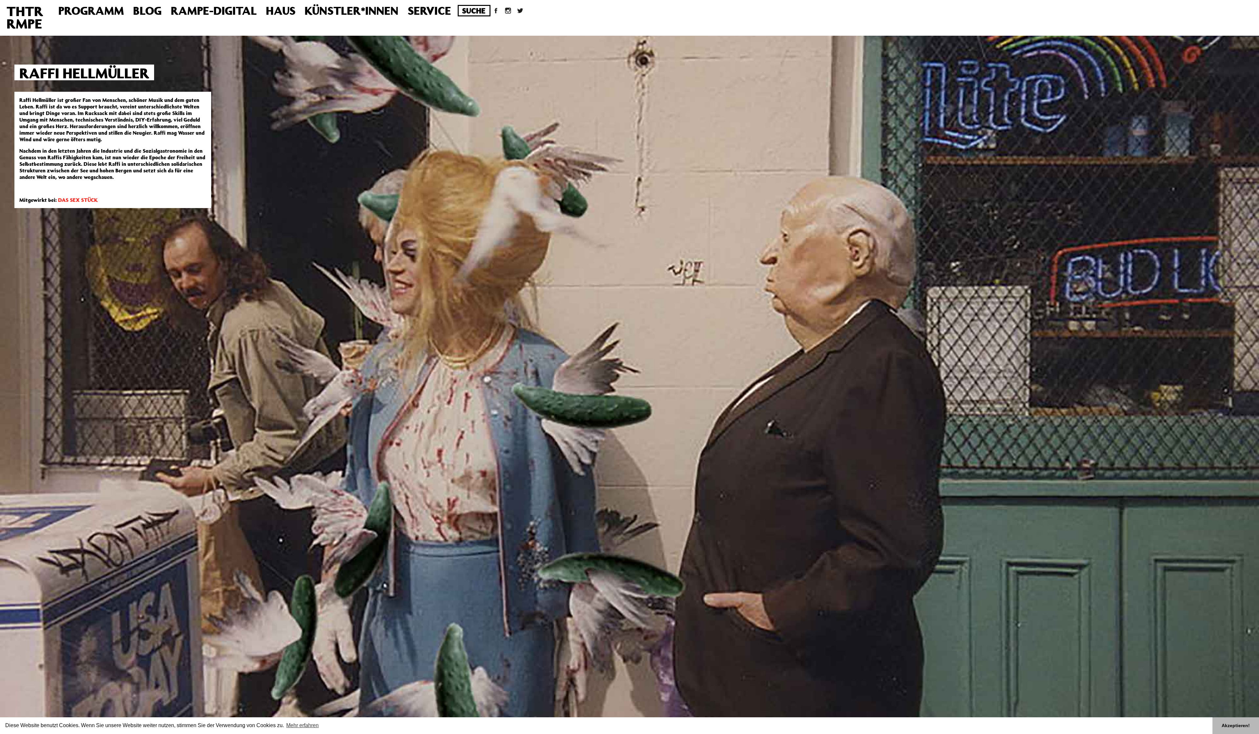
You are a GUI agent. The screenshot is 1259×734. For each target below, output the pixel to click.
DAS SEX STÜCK (78, 200)
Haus (280, 10)
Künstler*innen (351, 10)
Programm (91, 10)
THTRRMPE (25, 17)
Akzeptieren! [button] (1236, 725)
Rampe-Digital (214, 10)
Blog (147, 10)
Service (429, 10)
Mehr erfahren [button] (302, 725)
